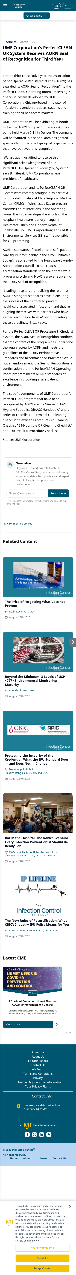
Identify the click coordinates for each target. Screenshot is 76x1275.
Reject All (42, 1258)
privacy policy (13, 503)
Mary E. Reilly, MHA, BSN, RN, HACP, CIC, (33, 852)
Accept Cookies (42, 1268)
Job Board (38, 1069)
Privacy (38, 1078)
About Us (38, 1056)
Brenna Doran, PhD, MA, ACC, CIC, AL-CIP (30, 855)
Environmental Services (18, 523)
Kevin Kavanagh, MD (21, 611)
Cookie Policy (31, 1240)
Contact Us (38, 1065)
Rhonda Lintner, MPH (21, 690)
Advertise (38, 1052)
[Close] (70, 1206)
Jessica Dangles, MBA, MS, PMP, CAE (27, 773)
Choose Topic (34, 15)
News (43, 1158)
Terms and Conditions (38, 1074)
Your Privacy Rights (38, 1086)
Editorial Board (38, 1061)
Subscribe (57, 493)
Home (13, 1158)
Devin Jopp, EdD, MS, (21, 769)
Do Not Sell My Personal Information (38, 1082)
